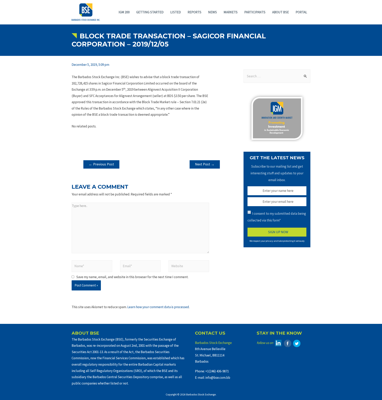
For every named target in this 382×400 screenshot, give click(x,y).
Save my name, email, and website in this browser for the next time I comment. (132, 277)
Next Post (204, 164)
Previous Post (101, 164)
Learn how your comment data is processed (158, 307)
